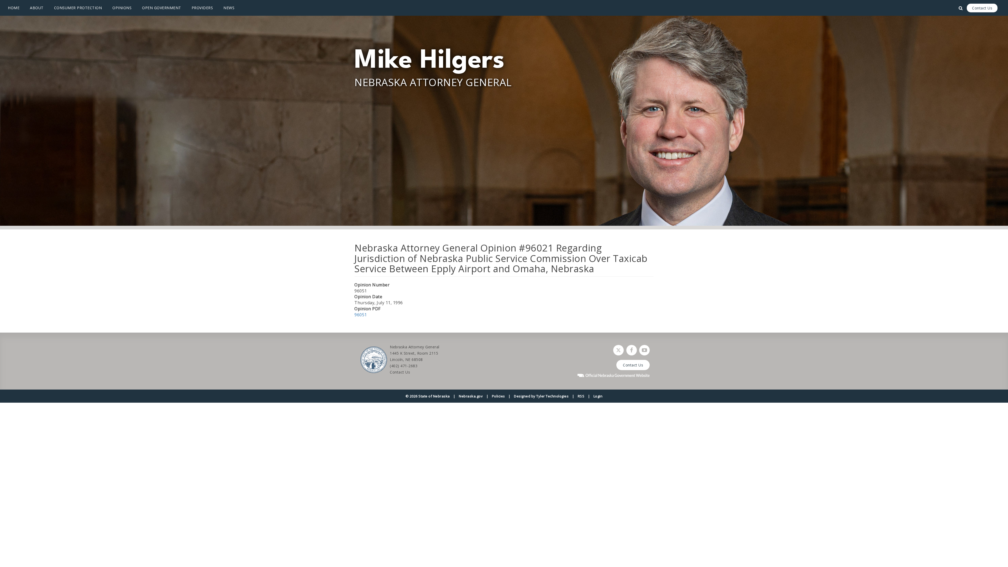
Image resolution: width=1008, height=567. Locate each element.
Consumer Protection (78, 7)
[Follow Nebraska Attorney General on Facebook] (631, 350)
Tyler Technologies (552, 396)
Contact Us (982, 8)
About (37, 7)
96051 (360, 315)
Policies (498, 396)
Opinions (122, 7)
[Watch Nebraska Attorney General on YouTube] (644, 350)
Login (598, 396)
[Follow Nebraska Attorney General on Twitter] (618, 350)
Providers (202, 7)
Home (13, 7)
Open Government (161, 7)
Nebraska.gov (471, 396)
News (228, 7)
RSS (581, 396)
